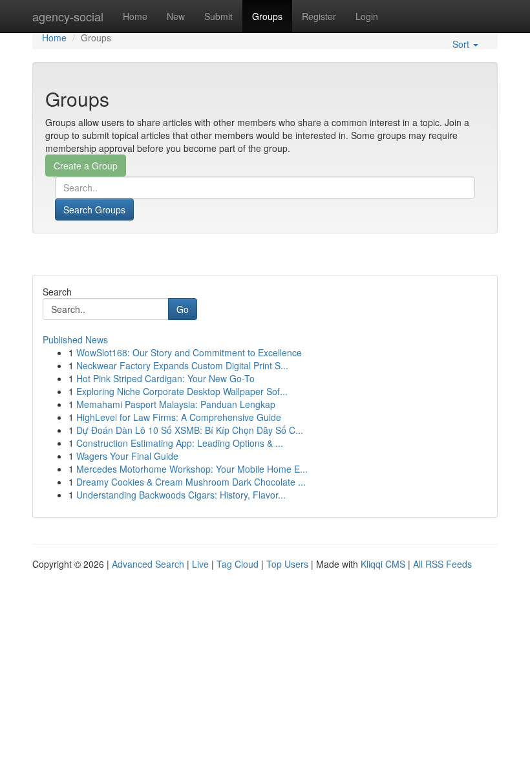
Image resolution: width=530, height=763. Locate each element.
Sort (462, 44)
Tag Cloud (238, 563)
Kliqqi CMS (383, 563)
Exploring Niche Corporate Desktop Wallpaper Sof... (182, 391)
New (176, 16)
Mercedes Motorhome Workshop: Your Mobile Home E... (192, 468)
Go (182, 309)
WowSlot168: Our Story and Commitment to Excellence (189, 352)
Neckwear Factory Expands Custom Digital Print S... (182, 365)
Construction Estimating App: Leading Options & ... (179, 442)
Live (200, 563)
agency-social (67, 16)
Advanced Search (148, 563)
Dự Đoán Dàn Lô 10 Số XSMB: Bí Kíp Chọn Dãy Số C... (189, 430)
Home (135, 16)
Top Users (287, 563)
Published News (75, 339)
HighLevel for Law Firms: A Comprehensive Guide (178, 417)
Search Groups (94, 209)
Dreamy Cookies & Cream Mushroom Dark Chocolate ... (191, 481)
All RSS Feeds (442, 563)
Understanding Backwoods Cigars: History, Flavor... (181, 494)
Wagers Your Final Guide (127, 455)
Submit (218, 16)
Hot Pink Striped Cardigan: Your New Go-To (165, 378)
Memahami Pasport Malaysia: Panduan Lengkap (175, 404)
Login (366, 16)
